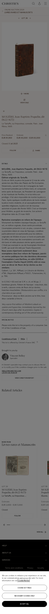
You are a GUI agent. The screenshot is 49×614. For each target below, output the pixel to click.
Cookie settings (25, 588)
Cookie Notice (23, 580)
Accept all (24, 604)
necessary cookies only (24, 596)
